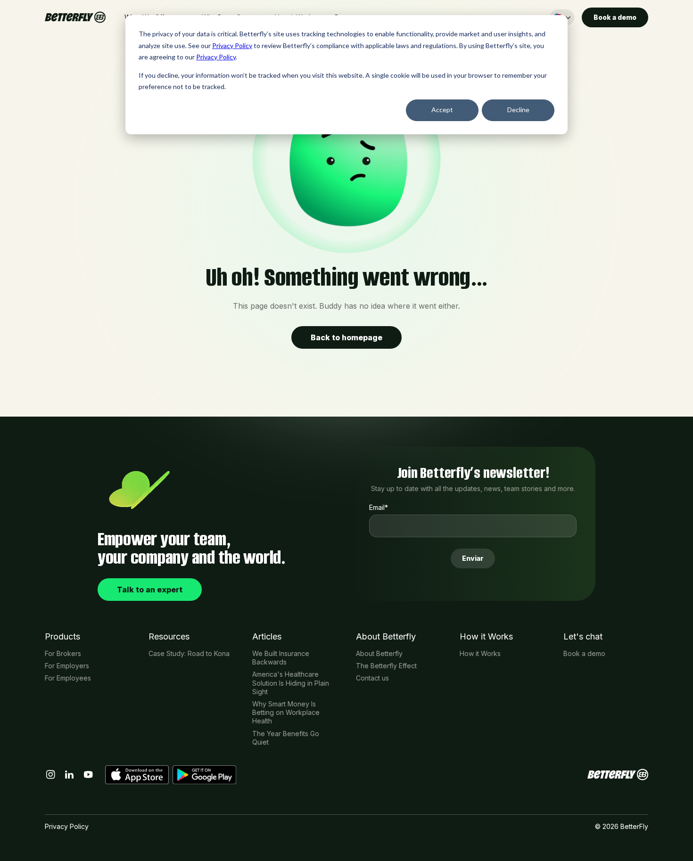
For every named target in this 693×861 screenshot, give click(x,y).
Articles (266, 636)
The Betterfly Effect (386, 666)
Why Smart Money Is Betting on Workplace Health (286, 712)
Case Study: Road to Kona (189, 653)
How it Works (486, 636)
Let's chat (582, 636)
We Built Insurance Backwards (280, 657)
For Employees (68, 678)
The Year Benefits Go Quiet (285, 738)
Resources (169, 636)
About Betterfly (386, 636)
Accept (442, 110)
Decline (518, 110)
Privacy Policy (232, 45)
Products (62, 636)
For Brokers (63, 653)
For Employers (67, 666)
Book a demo (584, 653)
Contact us (372, 678)
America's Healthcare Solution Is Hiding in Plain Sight (290, 682)
